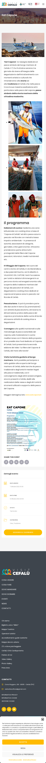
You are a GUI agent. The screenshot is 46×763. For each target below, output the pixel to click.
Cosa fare (7, 584)
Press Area (6, 668)
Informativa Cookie (15, 760)
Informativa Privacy (29, 760)
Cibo (11, 523)
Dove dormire (8, 594)
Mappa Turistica (8, 629)
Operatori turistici (8, 633)
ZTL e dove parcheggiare (11, 646)
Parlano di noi (7, 655)
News (4, 603)
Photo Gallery (7, 663)
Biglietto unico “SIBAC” (10, 625)
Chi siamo (5, 621)
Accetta (23, 742)
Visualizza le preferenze (23, 754)
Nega (23, 748)
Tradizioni (17, 523)
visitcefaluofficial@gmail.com (15, 689)
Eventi (5, 599)
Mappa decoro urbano (10, 642)
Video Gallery (7, 659)
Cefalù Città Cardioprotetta (12, 651)
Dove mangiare (9, 589)
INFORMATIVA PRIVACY (10, 695)
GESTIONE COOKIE (8, 701)
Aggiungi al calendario (23, 532)
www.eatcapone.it (33, 395)
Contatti (6, 608)
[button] (43, 719)
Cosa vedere (8, 580)
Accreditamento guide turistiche (14, 638)
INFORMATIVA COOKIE (9, 698)
